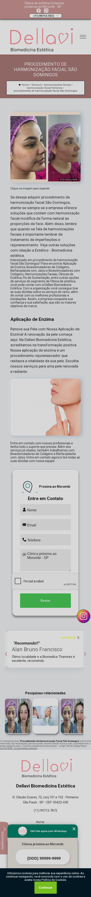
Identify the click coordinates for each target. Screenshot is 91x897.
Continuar (45, 887)
